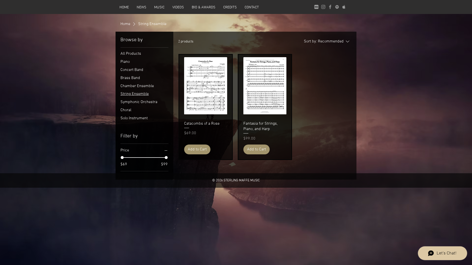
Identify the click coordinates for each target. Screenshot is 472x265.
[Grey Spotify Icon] (337, 7)
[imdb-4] (316, 7)
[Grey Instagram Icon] (323, 7)
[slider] (122, 157)
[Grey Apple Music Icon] (344, 7)
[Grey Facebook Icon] (330, 7)
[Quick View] (205, 86)
